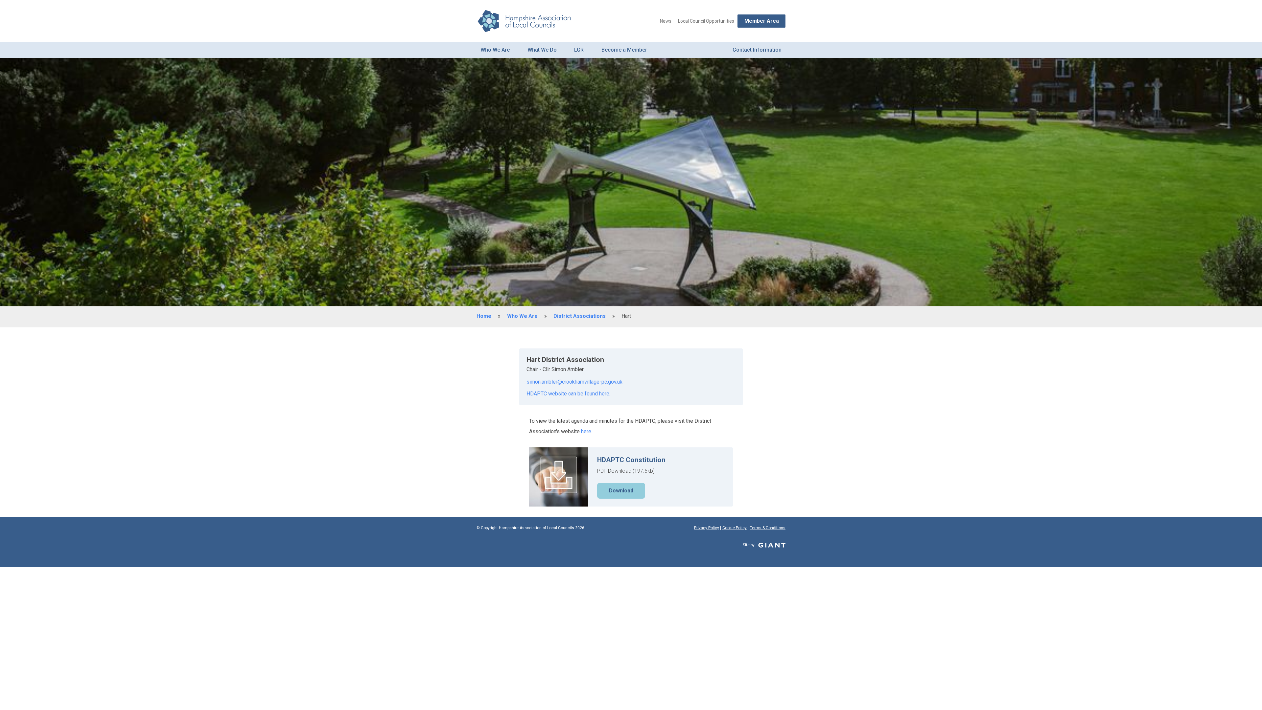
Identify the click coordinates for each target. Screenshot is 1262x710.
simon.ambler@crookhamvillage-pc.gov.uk (574, 382)
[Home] (524, 21)
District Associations (579, 316)
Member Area (761, 21)
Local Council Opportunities (706, 21)
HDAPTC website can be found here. (568, 393)
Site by (749, 545)
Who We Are (495, 50)
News (665, 21)
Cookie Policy (734, 528)
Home (484, 316)
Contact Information (757, 50)
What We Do (542, 50)
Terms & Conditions (767, 528)
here (586, 431)
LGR (579, 50)
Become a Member (624, 50)
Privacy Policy (706, 528)
